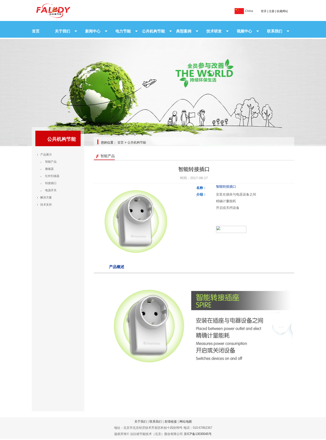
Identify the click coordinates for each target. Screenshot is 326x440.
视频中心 (244, 31)
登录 (264, 11)
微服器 (49, 169)
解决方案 (46, 197)
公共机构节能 (153, 31)
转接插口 (51, 183)
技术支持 (46, 204)
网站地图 (185, 421)
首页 (36, 31)
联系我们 (274, 31)
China (249, 11)
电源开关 (51, 190)
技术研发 (214, 31)
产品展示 (46, 154)
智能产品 (51, 161)
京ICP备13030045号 (198, 434)
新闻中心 (92, 31)
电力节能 (123, 31)
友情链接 (170, 421)
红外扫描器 (52, 176)
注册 (271, 11)
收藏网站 (282, 11)
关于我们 (62, 31)
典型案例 (183, 31)
